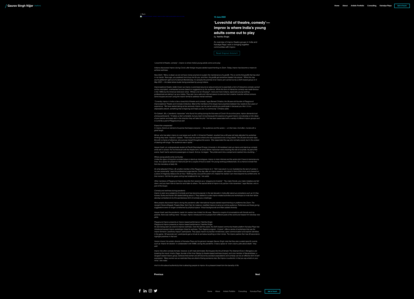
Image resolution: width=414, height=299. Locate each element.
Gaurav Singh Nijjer (20, 5)
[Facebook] (139, 291)
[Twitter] (155, 291)
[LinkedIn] (145, 291)
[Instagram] (150, 291)
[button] (372, 5)
